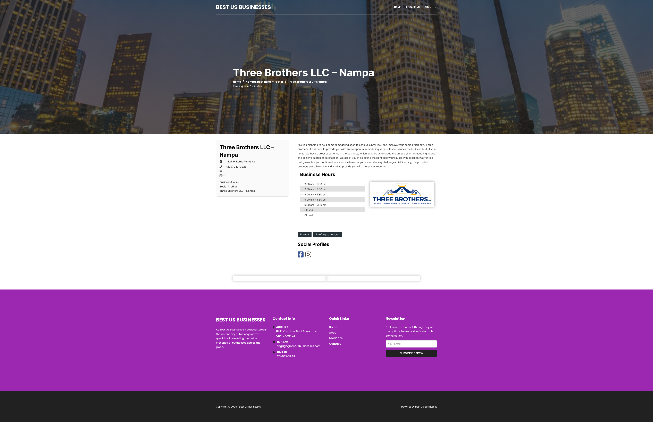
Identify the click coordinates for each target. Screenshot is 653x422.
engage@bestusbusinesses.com (299, 346)
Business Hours (229, 182)
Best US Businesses (243, 7)
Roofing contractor (270, 82)
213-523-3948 (286, 356)
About (333, 333)
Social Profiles (228, 186)
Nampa (251, 82)
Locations (413, 7)
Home (397, 7)
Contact (335, 344)
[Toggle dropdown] (436, 7)
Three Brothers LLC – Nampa (237, 190)
